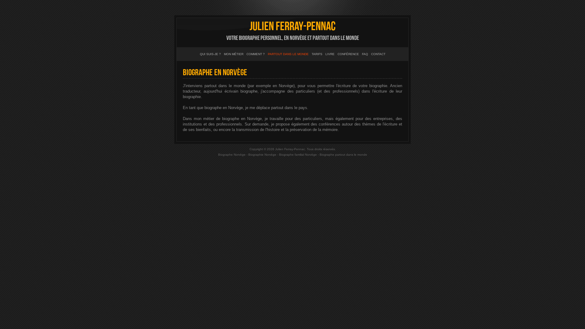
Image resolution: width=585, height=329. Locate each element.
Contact (378, 54)
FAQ (365, 54)
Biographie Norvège (262, 154)
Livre (330, 54)
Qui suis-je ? (210, 54)
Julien (292, 26)
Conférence (348, 54)
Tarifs (317, 54)
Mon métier (233, 54)
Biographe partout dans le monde (343, 154)
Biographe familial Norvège (298, 154)
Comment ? (255, 54)
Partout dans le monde (288, 54)
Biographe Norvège (232, 154)
